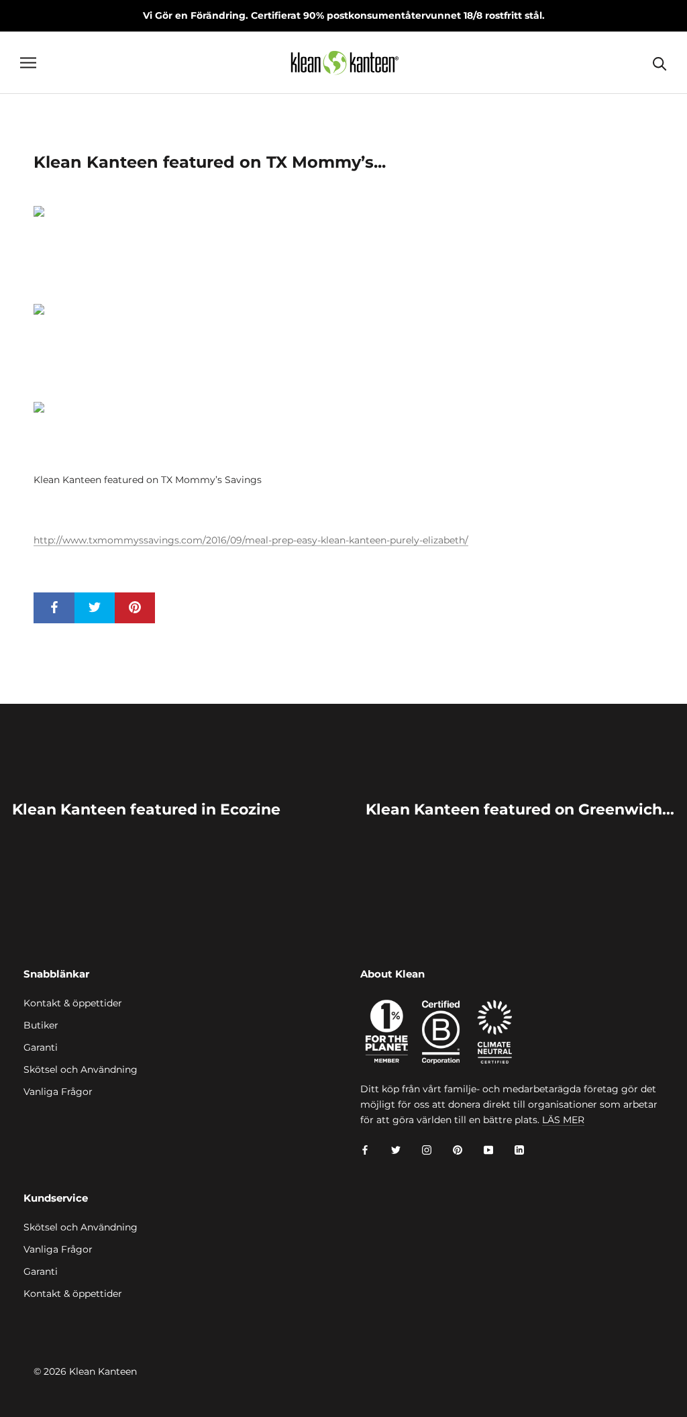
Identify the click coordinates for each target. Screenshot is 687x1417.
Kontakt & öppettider (72, 1003)
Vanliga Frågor (58, 1092)
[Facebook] (365, 1149)
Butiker (40, 1025)
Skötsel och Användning (80, 1069)
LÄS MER (563, 1120)
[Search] (660, 63)
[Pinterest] (457, 1149)
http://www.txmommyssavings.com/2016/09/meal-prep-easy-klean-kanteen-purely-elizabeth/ (251, 540)
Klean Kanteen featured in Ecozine (146, 809)
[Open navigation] (28, 62)
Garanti (40, 1047)
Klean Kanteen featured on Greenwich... (520, 809)
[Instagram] (426, 1149)
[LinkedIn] (519, 1149)
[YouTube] (488, 1149)
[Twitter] (396, 1149)
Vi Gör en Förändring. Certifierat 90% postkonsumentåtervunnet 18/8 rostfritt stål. (344, 15)
